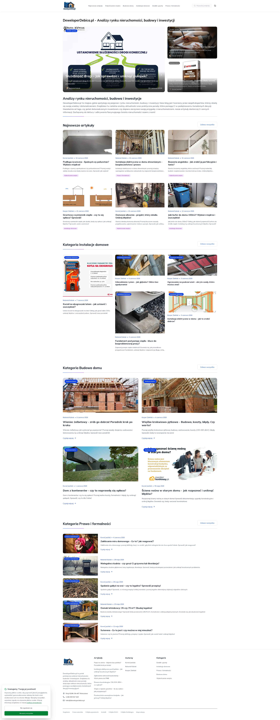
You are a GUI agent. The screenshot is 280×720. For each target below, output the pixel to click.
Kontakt (103, 712)
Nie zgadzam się (26, 708)
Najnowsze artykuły (95, 6)
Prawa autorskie (77, 712)
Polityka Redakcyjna (127, 712)
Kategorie (161, 658)
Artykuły (98, 658)
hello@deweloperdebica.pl (75, 700)
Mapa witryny (140, 712)
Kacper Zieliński (68, 211)
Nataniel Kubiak (121, 158)
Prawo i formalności (172, 6)
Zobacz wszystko (207, 124)
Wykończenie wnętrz (112, 6)
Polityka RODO (113, 712)
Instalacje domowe (143, 6)
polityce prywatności (34, 703)
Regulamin (66, 712)
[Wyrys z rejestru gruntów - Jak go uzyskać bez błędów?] (192, 43)
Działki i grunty (157, 6)
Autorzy (129, 658)
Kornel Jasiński (68, 158)
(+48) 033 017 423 (72, 697)
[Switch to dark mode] (215, 6)
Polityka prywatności (92, 712)
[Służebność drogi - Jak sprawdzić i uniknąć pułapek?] (114, 59)
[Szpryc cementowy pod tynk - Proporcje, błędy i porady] (192, 76)
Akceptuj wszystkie (26, 713)
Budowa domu (128, 6)
